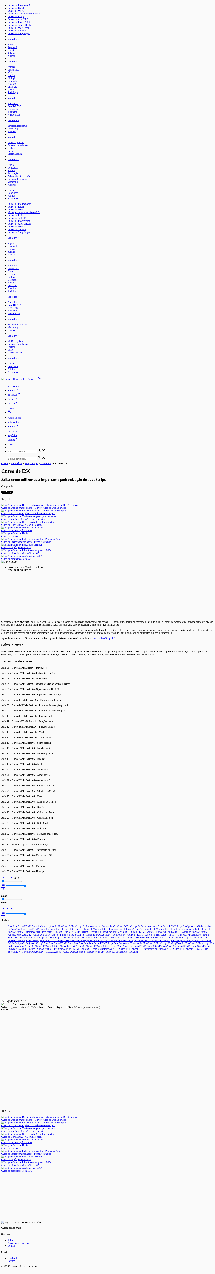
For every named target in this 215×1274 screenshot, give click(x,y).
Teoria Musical (15, 153)
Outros (13, 444)
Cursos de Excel (16, 8)
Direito (11, 164)
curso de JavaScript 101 (104, 638)
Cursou (4, 463)
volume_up (3, 885)
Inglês (11, 44)
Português (12, 67)
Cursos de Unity (16, 16)
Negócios (14, 435)
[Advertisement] (95, 596)
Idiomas (13, 390)
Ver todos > (13, 39)
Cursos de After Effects (19, 25)
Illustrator (12, 112)
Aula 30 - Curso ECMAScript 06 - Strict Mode (99, 946)
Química (12, 89)
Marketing (13, 128)
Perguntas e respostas (18, 1243)
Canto (11, 151)
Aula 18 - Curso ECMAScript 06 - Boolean (137, 937)
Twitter (11, 1261)
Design (13, 399)
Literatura (12, 86)
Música (13, 403)
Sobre (10, 1240)
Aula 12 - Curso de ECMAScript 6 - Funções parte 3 (49, 934)
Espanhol (12, 47)
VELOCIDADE (17, 1001)
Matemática (13, 69)
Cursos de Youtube (17, 30)
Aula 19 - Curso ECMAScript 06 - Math (179, 937)
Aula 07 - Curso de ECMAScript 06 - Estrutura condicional (162, 929)
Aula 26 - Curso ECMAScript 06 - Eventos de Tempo (110, 943)
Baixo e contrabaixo (18, 145)
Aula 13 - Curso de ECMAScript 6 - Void (96, 934)
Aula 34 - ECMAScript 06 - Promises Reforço (86, 949)
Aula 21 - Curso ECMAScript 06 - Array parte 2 (70, 940)
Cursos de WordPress (18, 27)
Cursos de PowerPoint (19, 22)
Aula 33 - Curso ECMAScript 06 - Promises (41, 949)
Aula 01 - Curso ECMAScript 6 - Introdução (30, 926)
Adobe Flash (14, 114)
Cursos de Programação (19, 5)
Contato (11, 1245)
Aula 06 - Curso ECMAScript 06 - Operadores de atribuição (103, 929)
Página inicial (14, 417)
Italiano (11, 53)
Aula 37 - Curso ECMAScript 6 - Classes (32, 951)
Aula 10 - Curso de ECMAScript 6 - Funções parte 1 (145, 932)
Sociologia (13, 92)
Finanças (12, 131)
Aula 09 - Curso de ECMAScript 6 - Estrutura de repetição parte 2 (86, 932)
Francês (11, 50)
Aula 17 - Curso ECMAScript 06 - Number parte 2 (90, 937)
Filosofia (12, 84)
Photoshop (13, 103)
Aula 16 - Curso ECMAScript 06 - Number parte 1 (39, 937)
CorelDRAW (14, 106)
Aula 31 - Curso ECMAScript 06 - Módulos (145, 946)
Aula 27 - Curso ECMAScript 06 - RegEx (158, 943)
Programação (31, 463)
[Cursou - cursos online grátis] (17, 379)
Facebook (12, 1258)
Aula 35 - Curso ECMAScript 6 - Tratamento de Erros (136, 949)
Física (10, 72)
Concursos (13, 167)
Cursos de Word (16, 10)
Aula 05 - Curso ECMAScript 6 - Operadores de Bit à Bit (44, 929)
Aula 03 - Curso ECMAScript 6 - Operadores (129, 926)
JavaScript (45, 463)
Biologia (12, 78)
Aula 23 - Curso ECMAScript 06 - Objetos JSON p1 (168, 940)
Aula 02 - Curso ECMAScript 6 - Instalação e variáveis (79, 926)
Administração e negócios (20, 176)
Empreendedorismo (17, 125)
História (11, 75)
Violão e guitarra (16, 142)
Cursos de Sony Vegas (19, 33)
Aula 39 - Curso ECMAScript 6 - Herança (117, 951)
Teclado (11, 148)
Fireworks (13, 109)
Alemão (11, 55)
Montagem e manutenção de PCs (24, 13)
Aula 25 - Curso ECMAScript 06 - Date (63, 943)
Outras (13, 408)
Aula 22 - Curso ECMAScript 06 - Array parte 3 (118, 940)
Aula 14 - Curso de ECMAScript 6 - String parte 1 (142, 934)
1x (2, 889)
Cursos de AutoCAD (18, 19)
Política (11, 170)
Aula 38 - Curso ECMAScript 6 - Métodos (74, 951)
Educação (14, 394)
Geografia (12, 81)
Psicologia (13, 173)
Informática (15, 386)
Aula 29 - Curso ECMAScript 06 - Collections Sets (50, 946)
